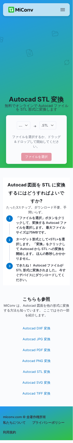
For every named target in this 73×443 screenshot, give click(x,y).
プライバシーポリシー (48, 422)
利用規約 (9, 432)
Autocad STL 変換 (36, 372)
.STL (44, 125)
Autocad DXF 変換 (36, 328)
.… (20, 125)
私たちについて (14, 422)
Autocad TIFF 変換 (36, 393)
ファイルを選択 (36, 157)
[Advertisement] (36, 55)
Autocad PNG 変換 (36, 361)
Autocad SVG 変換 (36, 382)
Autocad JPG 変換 (36, 339)
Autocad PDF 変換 (36, 350)
